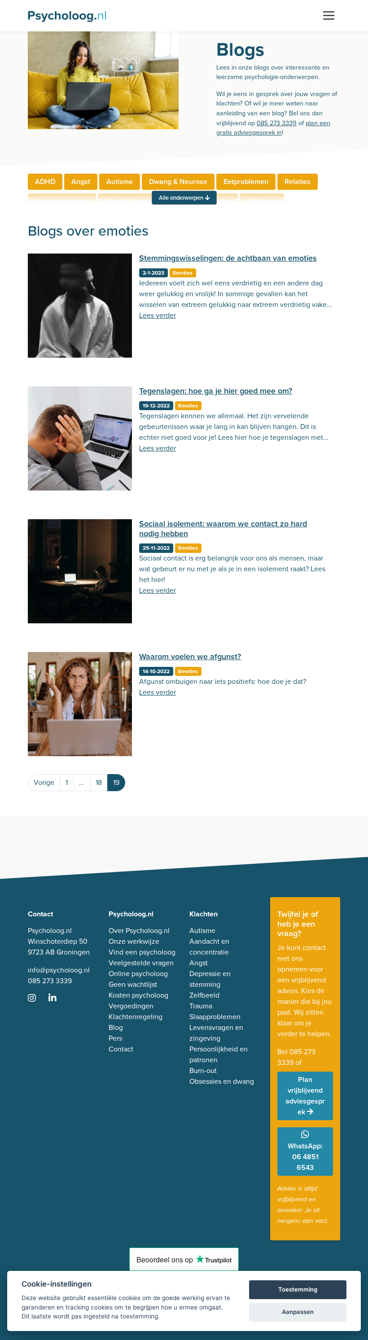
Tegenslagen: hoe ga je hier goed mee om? (215, 391)
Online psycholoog (138, 973)
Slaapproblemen (215, 1017)
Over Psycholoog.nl (139, 930)
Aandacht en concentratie (209, 946)
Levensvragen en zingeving (216, 1032)
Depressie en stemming (210, 979)
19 (116, 782)
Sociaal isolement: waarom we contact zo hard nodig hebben (223, 528)
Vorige (44, 782)
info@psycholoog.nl (59, 970)
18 (99, 782)
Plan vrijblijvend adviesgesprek (305, 1095)
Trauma (200, 1006)
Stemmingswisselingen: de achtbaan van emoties (228, 258)
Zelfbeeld (204, 995)
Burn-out (203, 1070)
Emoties (183, 273)
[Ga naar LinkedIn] (57, 999)
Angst (80, 181)
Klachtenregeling (135, 1017)
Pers (115, 1038)
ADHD (45, 181)
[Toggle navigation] (328, 15)
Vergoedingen (131, 1006)
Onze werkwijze (134, 941)
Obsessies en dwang (221, 1081)
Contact (121, 1049)
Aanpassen (298, 1311)
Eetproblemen (245, 181)
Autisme (119, 181)
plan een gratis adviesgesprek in (273, 128)
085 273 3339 (277, 123)
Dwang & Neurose (178, 181)
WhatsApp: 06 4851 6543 (305, 1157)
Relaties (298, 181)
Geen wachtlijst (133, 984)
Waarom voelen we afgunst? (190, 656)
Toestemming (297, 1289)
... (81, 782)
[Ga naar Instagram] (37, 999)
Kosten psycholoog (138, 995)
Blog (116, 1027)
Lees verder (157, 315)
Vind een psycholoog (142, 952)
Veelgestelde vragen (141, 963)
